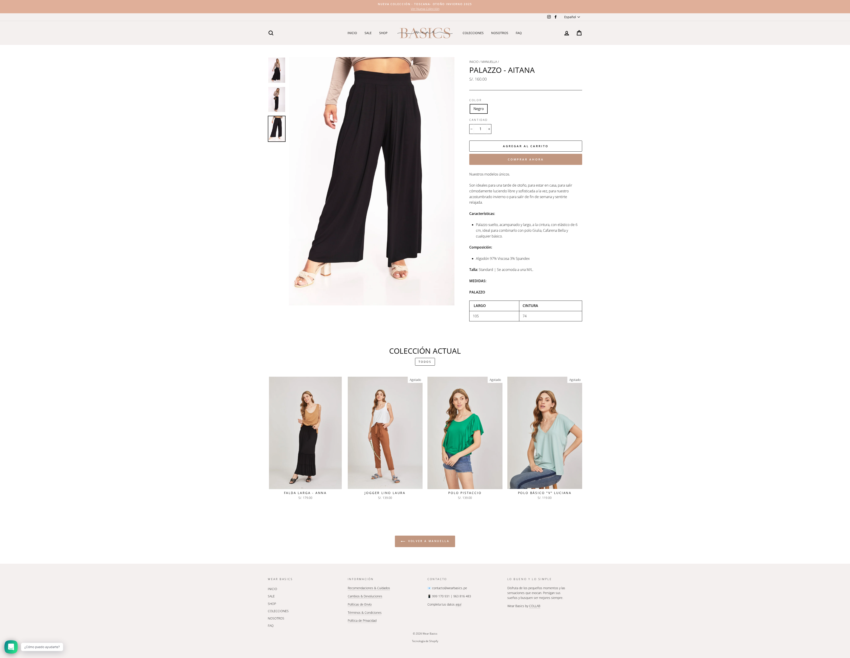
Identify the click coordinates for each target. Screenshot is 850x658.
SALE (368, 33)
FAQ (519, 33)
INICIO (352, 33)
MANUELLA (489, 62)
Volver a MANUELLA (428, 541)
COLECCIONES (473, 33)
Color (475, 100)
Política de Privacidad (362, 620)
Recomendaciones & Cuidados (369, 588)
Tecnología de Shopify (425, 641)
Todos (425, 362)
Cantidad (478, 120)
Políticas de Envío (360, 604)
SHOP (383, 33)
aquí (458, 604)
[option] (425, 6)
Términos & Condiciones (365, 612)
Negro (478, 108)
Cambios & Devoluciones (365, 596)
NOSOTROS (499, 33)
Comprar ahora (526, 159)
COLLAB (534, 606)
